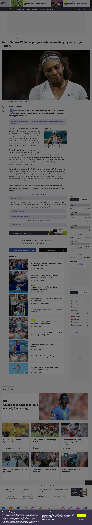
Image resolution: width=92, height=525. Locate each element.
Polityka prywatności (29, 522)
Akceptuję (82, 515)
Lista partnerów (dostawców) (48, 519)
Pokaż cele (81, 519)
